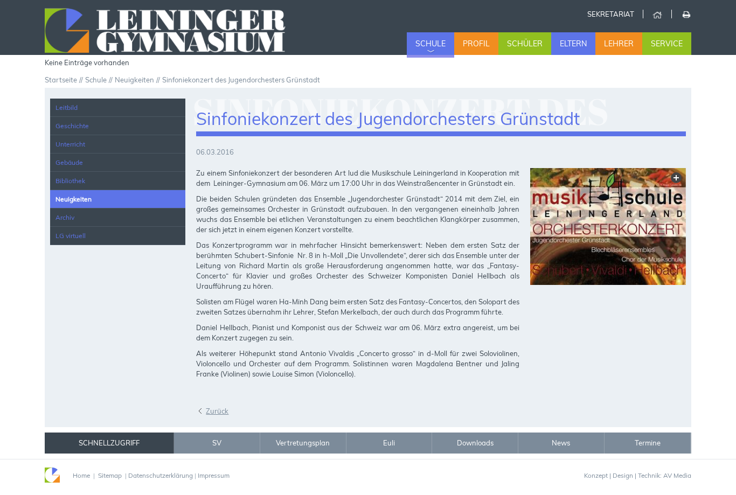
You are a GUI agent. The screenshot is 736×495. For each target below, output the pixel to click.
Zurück (217, 411)
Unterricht (70, 144)
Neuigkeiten (73, 199)
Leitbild (66, 107)
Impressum (214, 475)
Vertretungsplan (303, 442)
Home (657, 14)
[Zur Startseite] (178, 28)
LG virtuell (70, 236)
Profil (476, 43)
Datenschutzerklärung (160, 475)
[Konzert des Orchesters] (608, 226)
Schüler (525, 43)
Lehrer (619, 43)
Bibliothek (70, 181)
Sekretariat (610, 14)
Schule (430, 43)
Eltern (573, 43)
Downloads (475, 442)
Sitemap (110, 475)
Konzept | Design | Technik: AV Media (637, 475)
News (561, 442)
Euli (389, 442)
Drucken (685, 14)
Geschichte (72, 126)
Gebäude (69, 162)
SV (216, 442)
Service (667, 43)
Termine (648, 442)
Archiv (64, 217)
